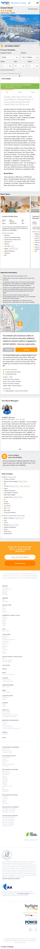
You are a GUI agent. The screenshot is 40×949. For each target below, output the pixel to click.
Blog (4, 737)
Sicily (4, 672)
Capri (3, 625)
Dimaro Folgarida (6, 661)
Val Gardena (5, 760)
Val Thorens (5, 803)
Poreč (3, 704)
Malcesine (5, 646)
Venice (4, 608)
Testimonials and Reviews (9, 716)
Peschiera (5, 649)
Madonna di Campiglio (8, 764)
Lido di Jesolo (6, 686)
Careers (4, 723)
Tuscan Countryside (7, 681)
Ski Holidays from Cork (8, 812)
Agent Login (5, 734)
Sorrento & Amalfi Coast (11, 615)
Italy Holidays (5, 630)
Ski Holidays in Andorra (10, 747)
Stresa (4, 699)
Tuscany (5, 678)
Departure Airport (6, 53)
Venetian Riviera (8, 685)
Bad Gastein (5, 771)
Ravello (4, 623)
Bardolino (4, 638)
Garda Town (5, 643)
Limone (4, 644)
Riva (3, 651)
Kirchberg (4, 591)
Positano (4, 618)
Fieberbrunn (5, 774)
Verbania (4, 697)
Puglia (4, 669)
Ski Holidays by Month (10, 815)
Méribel (4, 801)
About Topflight (6, 711)
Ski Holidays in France (10, 795)
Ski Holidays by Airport (10, 807)
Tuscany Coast (6, 679)
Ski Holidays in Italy (9, 755)
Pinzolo (4, 762)
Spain (4, 690)
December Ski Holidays (8, 817)
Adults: (3, 61)
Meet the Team (6, 713)
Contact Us (5, 722)
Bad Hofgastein (6, 773)
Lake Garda (6, 634)
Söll (3, 788)
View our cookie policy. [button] (26, 344)
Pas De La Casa (6, 750)
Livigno (4, 759)
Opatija (4, 706)
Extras (32, 92)
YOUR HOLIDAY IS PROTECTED (12, 46)
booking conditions (9, 86)
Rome (3, 606)
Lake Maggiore (7, 695)
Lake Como (6, 665)
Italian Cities (6, 605)
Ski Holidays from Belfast (9, 810)
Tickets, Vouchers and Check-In (11, 728)
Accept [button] (26, 350)
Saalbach (4, 784)
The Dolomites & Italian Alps (12, 656)
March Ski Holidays (7, 825)
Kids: (15, 61)
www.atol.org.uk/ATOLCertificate (11, 878)
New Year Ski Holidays (8, 820)
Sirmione (4, 653)
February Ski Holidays (8, 824)
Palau (3, 599)
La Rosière (5, 798)
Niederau (4, 783)
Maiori (3, 620)
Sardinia (5, 598)
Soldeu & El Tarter (7, 752)
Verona (4, 610)
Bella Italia (5, 636)
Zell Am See (5, 587)
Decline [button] (8, 350)
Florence (4, 611)
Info (7, 92)
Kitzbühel (4, 592)
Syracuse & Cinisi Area (8, 674)
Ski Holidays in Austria (10, 769)
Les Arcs (4, 800)
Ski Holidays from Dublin (8, 808)
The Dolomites (6, 757)
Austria (5, 586)
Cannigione (5, 601)
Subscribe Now (20, 563)
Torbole (4, 648)
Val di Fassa (5, 766)
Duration (23, 53)
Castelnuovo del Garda (8, 639)
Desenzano (5, 641)
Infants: (30, 61)
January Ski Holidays (8, 822)
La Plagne (5, 796)
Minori (3, 622)
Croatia (5, 702)
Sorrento (4, 617)
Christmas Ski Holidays (8, 819)
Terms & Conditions (7, 727)
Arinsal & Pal (5, 748)
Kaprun (4, 776)
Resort (20, 92)
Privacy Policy (6, 725)
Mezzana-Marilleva (7, 660)
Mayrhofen (5, 594)
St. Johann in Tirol (7, 589)
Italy (4, 629)
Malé (3, 658)
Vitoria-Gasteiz (6, 692)
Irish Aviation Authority (23, 893)
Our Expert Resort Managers (10, 715)
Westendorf (5, 789)
